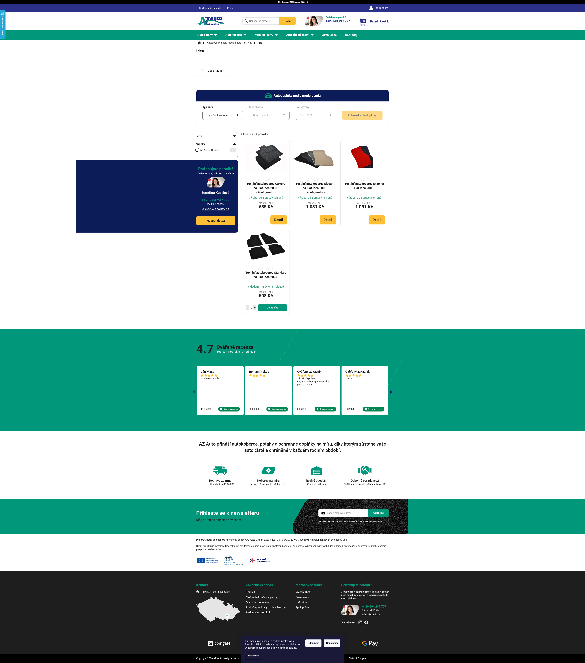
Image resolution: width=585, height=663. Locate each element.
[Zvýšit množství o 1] (254, 307)
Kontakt (231, 8)
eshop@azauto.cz (215, 209)
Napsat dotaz (216, 220)
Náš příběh (302, 602)
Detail (278, 220)
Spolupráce (302, 607)
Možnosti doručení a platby (261, 597)
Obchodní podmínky (257, 602)
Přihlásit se (378, 513)
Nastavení (253, 655)
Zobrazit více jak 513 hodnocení (237, 351)
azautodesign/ (360, 622)
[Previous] (194, 392)
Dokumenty (302, 597)
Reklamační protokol (258, 612)
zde (294, 647)
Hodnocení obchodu (210, 8)
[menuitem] (207, 35)
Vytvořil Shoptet (357, 658)
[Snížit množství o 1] (247, 307)
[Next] (391, 392)
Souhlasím (332, 643)
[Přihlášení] (379, 8)
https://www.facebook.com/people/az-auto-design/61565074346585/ (366, 622)
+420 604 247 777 (216, 200)
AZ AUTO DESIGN (216, 149)
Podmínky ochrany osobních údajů (266, 607)
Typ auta (207, 107)
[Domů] (199, 43)
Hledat (288, 20)
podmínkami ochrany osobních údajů (364, 521)
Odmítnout (313, 643)
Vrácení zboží (303, 591)
